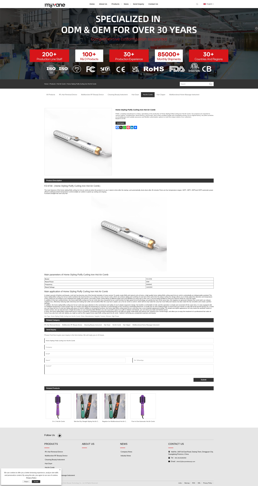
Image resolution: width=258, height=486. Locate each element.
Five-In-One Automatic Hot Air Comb (143, 421)
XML (199, 483)
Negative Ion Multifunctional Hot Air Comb (115, 421)
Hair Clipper (127, 325)
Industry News (126, 456)
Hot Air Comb (61, 84)
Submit (203, 380)
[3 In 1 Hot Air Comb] (58, 405)
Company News (126, 452)
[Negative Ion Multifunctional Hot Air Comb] (115, 405)
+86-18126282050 (180, 458)
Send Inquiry (138, 4)
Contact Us (153, 4)
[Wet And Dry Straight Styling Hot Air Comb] (87, 405)
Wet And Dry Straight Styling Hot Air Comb (87, 421)
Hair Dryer (107, 325)
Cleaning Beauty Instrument (93, 325)
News (126, 4)
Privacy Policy (207, 483)
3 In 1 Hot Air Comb (58, 421)
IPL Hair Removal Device (52, 325)
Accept (36, 481)
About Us (103, 4)
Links (180, 483)
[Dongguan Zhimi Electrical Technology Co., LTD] (55, 7)
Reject (26, 481)
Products (115, 4)
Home (92, 4)
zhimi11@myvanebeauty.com (185, 461)
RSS (193, 483)
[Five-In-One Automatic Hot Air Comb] (143, 405)
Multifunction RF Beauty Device (72, 325)
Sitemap (187, 483)
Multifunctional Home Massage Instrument (146, 325)
